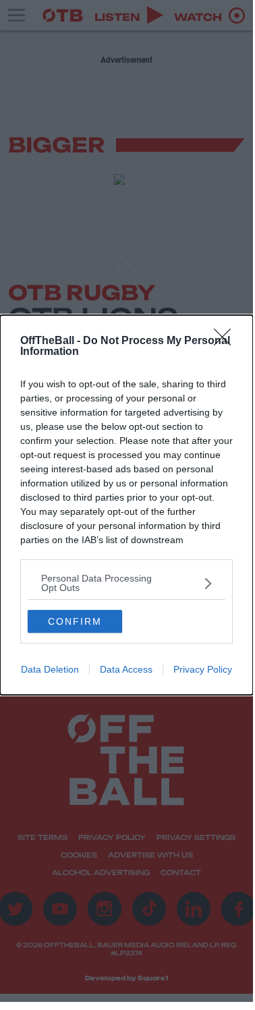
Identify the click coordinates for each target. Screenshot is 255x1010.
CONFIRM (75, 621)
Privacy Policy (202, 669)
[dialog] (126, 505)
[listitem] (126, 582)
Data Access (126, 669)
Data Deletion (50, 669)
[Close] (226, 341)
